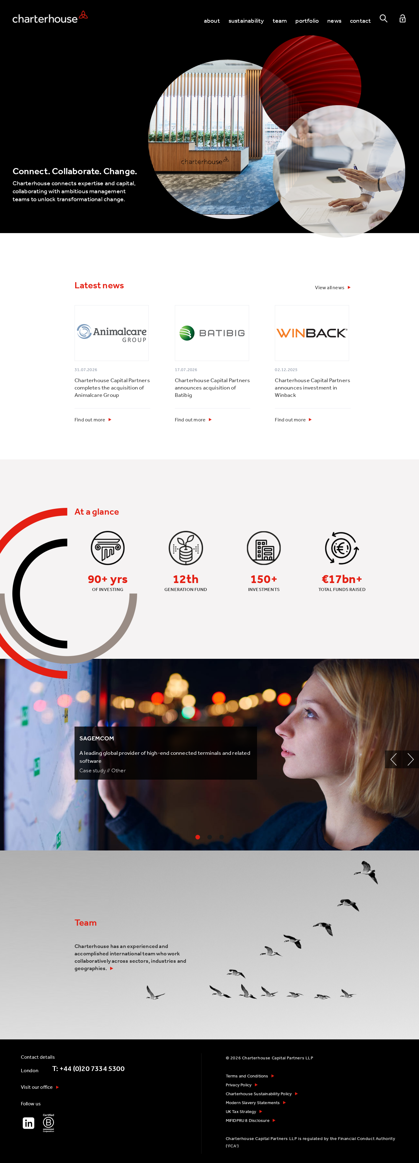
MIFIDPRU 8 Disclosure (248, 1120)
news (334, 20)
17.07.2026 (186, 369)
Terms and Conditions (247, 1076)
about (212, 20)
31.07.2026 (86, 369)
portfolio (307, 20)
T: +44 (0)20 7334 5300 (88, 1068)
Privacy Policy (239, 1085)
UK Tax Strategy (241, 1111)
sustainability (246, 20)
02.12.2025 (286, 369)
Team (86, 922)
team (280, 20)
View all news (329, 287)
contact (360, 20)
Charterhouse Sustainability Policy (259, 1093)
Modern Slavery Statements (253, 1102)
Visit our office (37, 1087)
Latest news (99, 285)
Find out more (90, 419)
